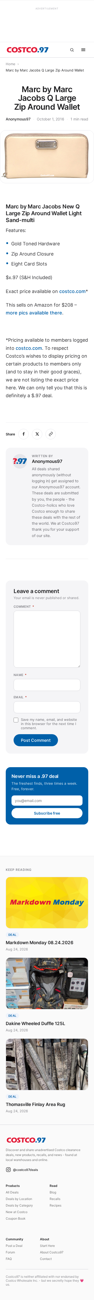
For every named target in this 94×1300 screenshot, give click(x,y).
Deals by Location (19, 1199)
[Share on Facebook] (23, 434)
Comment (24, 606)
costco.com (72, 291)
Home (10, 64)
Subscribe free (47, 813)
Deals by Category (19, 1205)
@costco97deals (25, 1170)
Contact (46, 1259)
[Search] (72, 50)
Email (20, 697)
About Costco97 (51, 1252)
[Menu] (83, 50)
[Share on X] (37, 434)
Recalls (55, 1199)
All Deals (12, 1192)
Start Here (47, 1246)
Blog (53, 1192)
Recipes (55, 1205)
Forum (10, 1252)
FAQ (9, 1259)
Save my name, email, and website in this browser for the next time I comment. (49, 723)
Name (20, 675)
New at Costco (16, 1212)
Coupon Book (16, 1218)
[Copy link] (50, 434)
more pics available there (34, 313)
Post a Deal (14, 1246)
